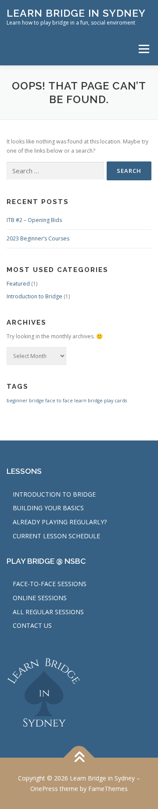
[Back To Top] (79, 757)
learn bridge (88, 400)
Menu (143, 49)
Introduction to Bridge (34, 296)
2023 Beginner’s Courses (38, 238)
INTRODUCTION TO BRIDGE (54, 494)
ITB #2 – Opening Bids (34, 220)
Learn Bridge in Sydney (76, 13)
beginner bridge (25, 400)
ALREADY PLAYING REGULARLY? (60, 522)
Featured (18, 283)
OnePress (44, 788)
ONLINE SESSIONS (40, 598)
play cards (115, 400)
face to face (59, 400)
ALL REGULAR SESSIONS (48, 612)
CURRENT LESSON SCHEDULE (56, 536)
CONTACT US (32, 625)
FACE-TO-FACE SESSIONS (49, 584)
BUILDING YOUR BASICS (48, 508)
